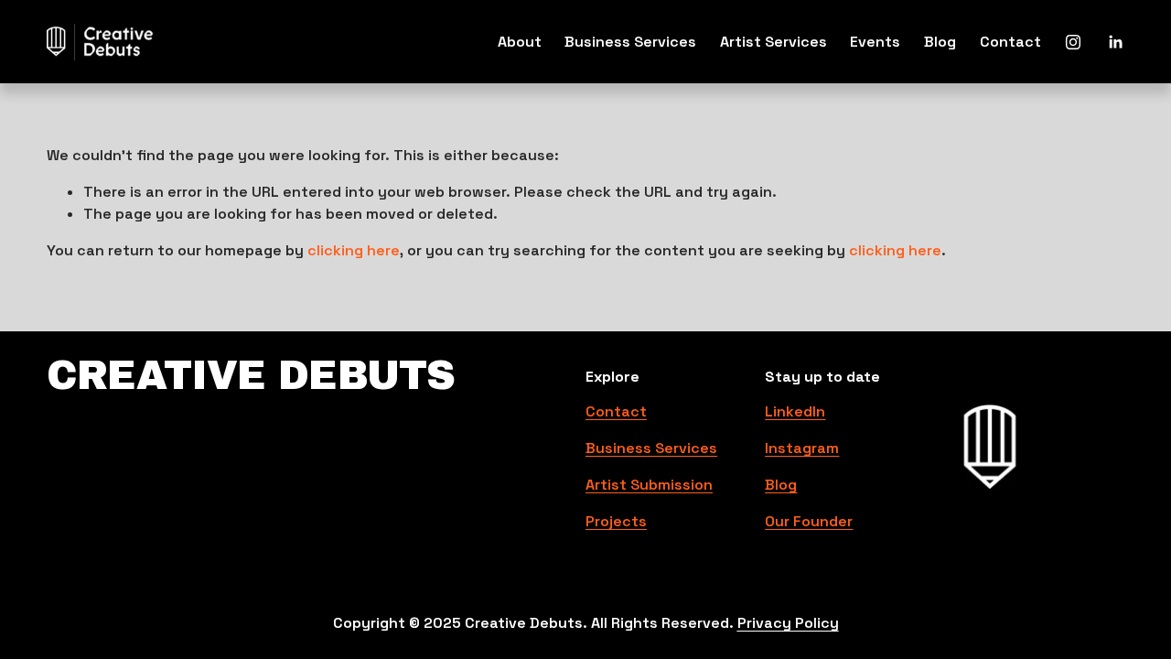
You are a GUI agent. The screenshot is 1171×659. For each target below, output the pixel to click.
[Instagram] (1073, 42)
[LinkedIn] (1115, 42)
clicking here (353, 250)
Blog (940, 41)
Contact (1010, 41)
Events (875, 41)
